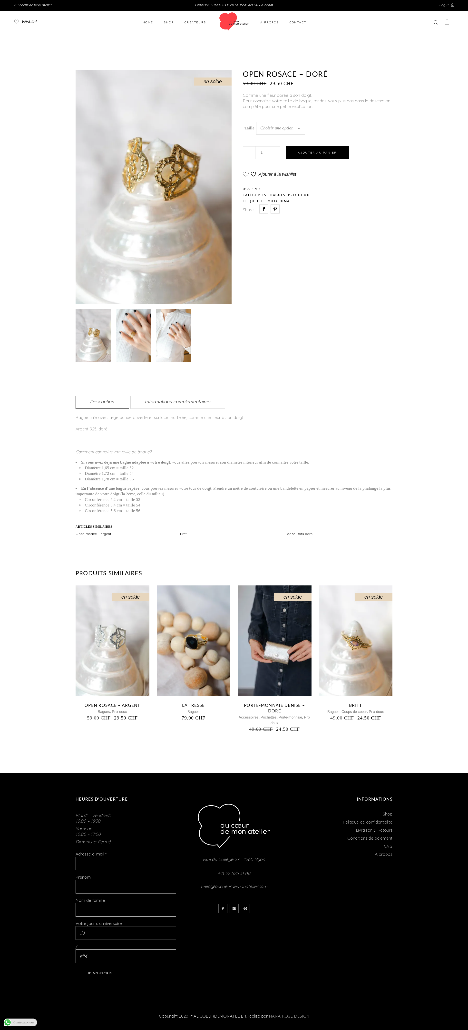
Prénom (83, 877)
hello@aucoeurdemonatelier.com (234, 886)
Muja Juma (279, 201)
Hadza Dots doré (298, 534)
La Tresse (193, 705)
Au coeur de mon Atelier (33, 5)
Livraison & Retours (374, 830)
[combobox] (280, 128)
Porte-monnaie (290, 717)
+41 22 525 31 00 (234, 873)
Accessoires (249, 717)
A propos (383, 854)
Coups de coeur (354, 711)
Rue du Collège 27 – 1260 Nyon (234, 859)
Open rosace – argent (93, 534)
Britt (183, 534)
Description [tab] (102, 401)
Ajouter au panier (317, 152)
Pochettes (269, 717)
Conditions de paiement (369, 838)
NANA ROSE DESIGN (289, 1016)
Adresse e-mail (91, 853)
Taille (249, 128)
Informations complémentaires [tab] (178, 401)
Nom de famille (90, 900)
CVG (388, 846)
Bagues (277, 195)
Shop (387, 813)
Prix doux (298, 195)
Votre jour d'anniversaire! (99, 923)
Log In (444, 5)
